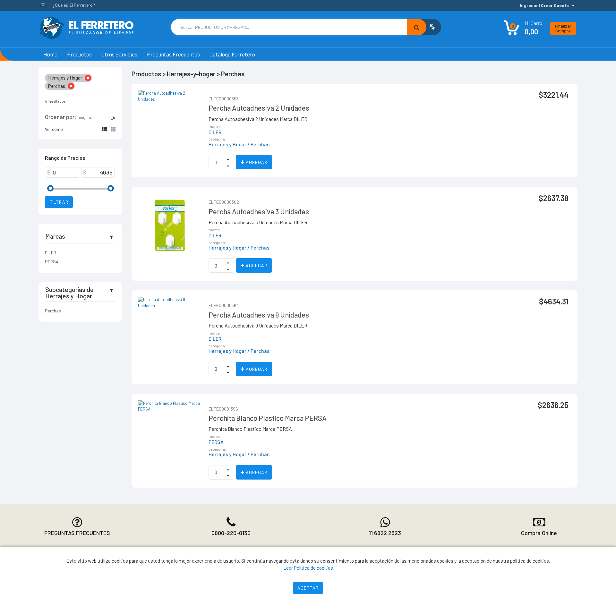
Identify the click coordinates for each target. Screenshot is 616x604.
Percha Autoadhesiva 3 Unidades (259, 211)
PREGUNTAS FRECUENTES (77, 532)
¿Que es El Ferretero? (74, 5)
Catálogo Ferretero (232, 54)
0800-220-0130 (231, 532)
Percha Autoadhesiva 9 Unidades (259, 315)
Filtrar (58, 202)
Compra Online (539, 532)
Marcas (55, 236)
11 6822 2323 (385, 532)
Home (50, 54)
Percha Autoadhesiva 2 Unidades (259, 108)
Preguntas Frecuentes (173, 54)
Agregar (255, 162)
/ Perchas (258, 144)
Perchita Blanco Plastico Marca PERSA (268, 418)
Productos (79, 54)
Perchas (53, 310)
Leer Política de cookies (308, 568)
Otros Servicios (119, 54)
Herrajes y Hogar (227, 144)
